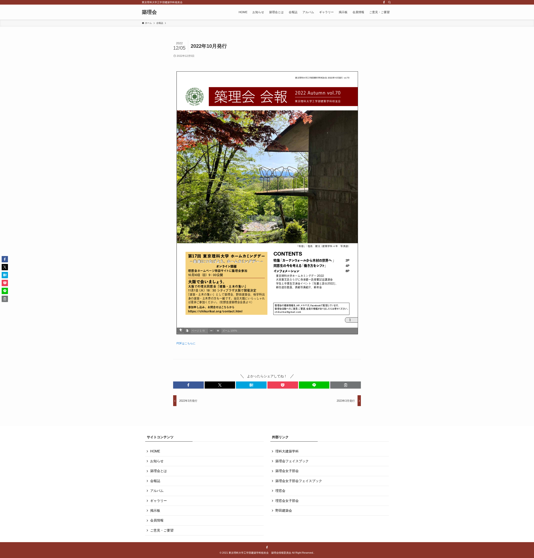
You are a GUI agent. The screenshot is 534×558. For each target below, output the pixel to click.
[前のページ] (181, 330)
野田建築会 (283, 510)
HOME (155, 451)
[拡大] (218, 330)
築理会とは (158, 471)
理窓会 (280, 490)
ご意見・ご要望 (162, 530)
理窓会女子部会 (287, 500)
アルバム (157, 490)
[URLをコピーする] (345, 385)
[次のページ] (187, 330)
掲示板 (155, 510)
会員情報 (157, 520)
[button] (188, 385)
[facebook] (384, 2)
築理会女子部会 (287, 471)
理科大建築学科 (287, 451)
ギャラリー (158, 500)
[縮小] (211, 330)
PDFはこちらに (185, 343)
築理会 (149, 12)
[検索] (389, 2)
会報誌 (155, 481)
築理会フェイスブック (292, 461)
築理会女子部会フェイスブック (298, 481)
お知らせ (157, 461)
